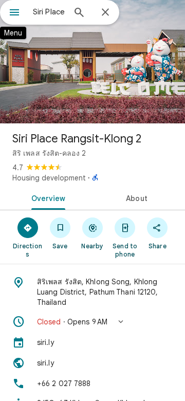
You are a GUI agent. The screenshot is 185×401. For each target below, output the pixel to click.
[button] (92, 322)
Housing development (49, 178)
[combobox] (49, 12)
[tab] (46, 197)
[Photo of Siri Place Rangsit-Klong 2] (92, 61)
